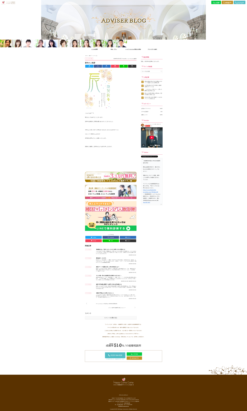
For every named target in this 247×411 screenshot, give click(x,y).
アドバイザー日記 (89, 58)
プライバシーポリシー (123, 394)
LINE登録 (216, 3)
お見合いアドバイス (151, 108)
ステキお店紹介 (151, 111)
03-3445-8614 (120, 404)
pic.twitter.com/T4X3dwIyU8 (150, 192)
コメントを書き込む (110, 317)
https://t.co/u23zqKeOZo (149, 190)
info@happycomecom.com (123, 406)
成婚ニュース (151, 114)
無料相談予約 (228, 3)
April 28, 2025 (146, 202)
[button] (161, 71)
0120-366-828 (240, 3)
